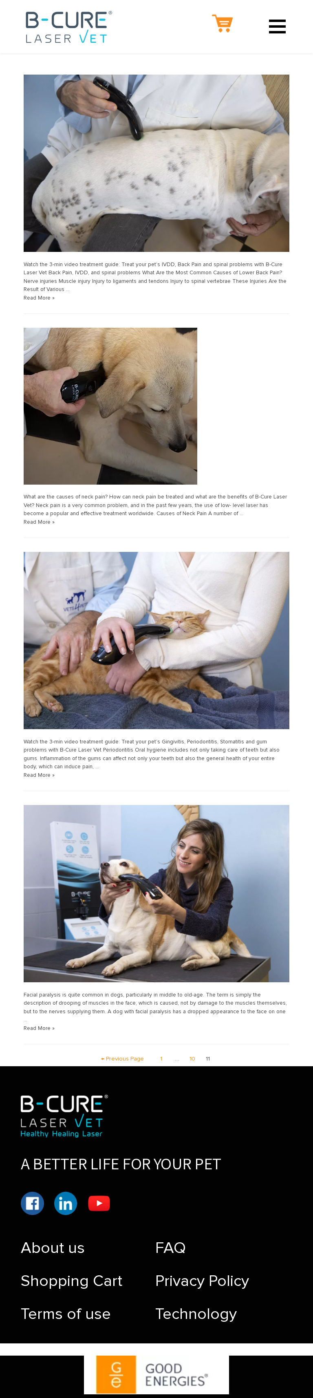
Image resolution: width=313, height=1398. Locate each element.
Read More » (39, 297)
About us (53, 1248)
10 (192, 1058)
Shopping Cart (71, 1281)
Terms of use (66, 1314)
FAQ (170, 1248)
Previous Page (122, 1058)
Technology (196, 1314)
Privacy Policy (202, 1281)
